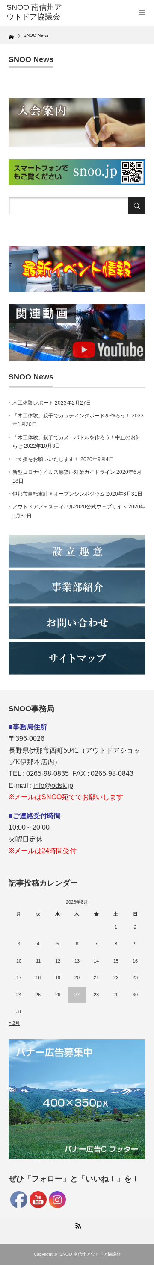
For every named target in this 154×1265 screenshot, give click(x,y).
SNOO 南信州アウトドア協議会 (90, 1254)
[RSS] (77, 1224)
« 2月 (14, 1023)
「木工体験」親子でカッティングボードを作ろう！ (71, 416)
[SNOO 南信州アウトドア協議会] (37, 12)
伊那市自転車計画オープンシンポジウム (58, 494)
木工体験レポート (32, 403)
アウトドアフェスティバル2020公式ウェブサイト (69, 507)
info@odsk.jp (53, 785)
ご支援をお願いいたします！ (45, 459)
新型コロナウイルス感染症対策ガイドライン (63, 472)
